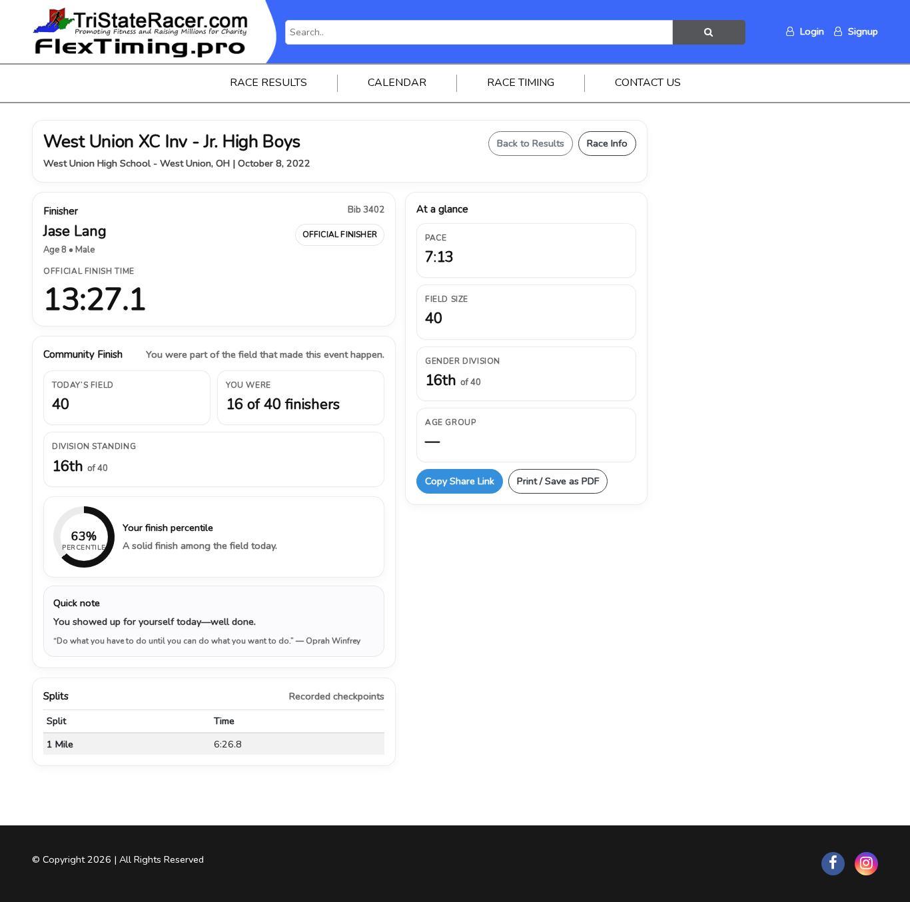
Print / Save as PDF (558, 481)
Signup (861, 31)
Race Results (268, 82)
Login (810, 31)
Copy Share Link (459, 481)
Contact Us (648, 82)
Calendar (397, 82)
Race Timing (520, 82)
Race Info (607, 143)
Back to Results (530, 143)
